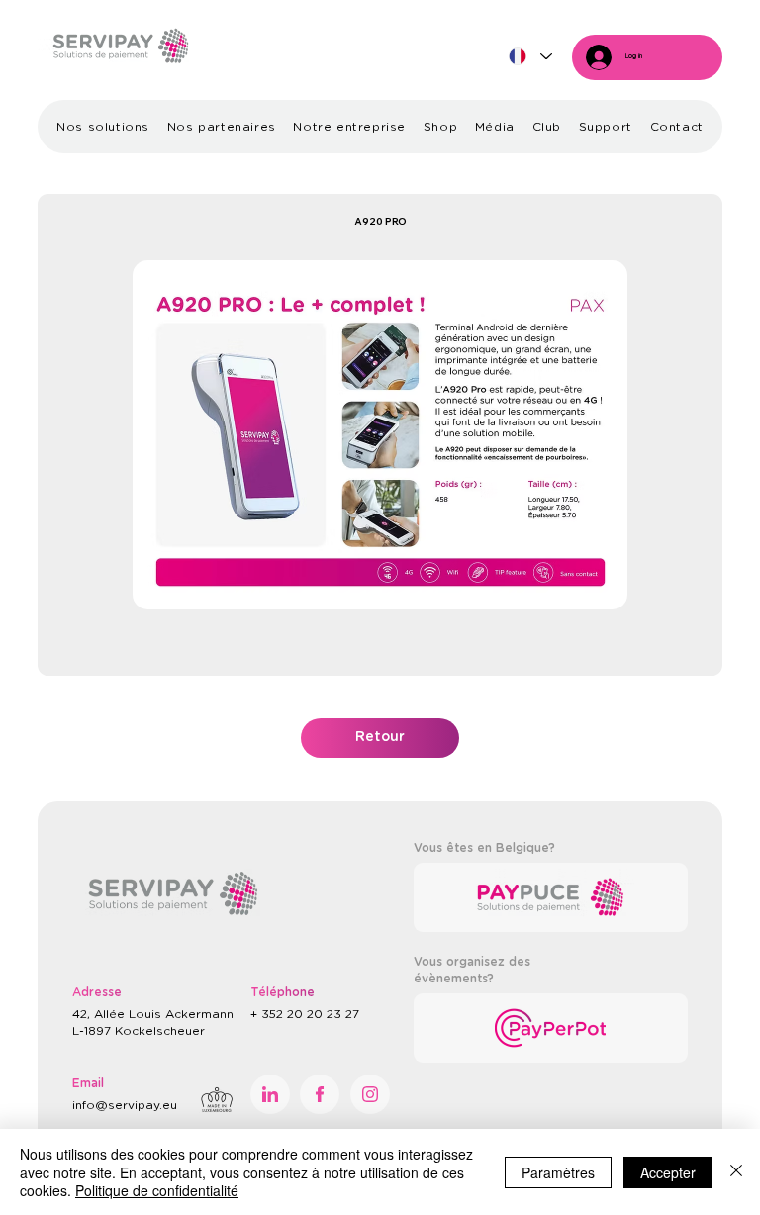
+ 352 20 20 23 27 (306, 1014)
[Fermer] (736, 1172)
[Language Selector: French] (529, 57)
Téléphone (282, 992)
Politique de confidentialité (156, 1190)
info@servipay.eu (124, 1105)
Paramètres (558, 1172)
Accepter (668, 1172)
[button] (103, 126)
